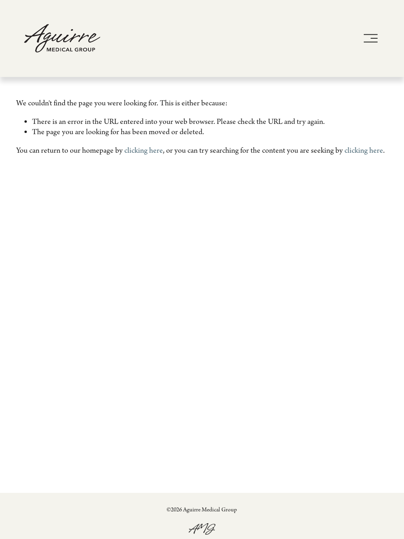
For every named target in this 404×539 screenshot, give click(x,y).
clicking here (143, 151)
